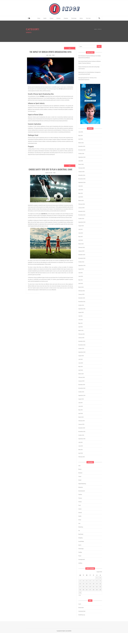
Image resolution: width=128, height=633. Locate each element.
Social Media (81, 541)
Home (38, 18)
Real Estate (80, 534)
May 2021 (80, 323)
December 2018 (81, 428)
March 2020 (81, 373)
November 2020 (81, 344)
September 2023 (81, 222)
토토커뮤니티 (44, 213)
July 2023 (80, 229)
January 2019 (81, 424)
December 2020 (81, 341)
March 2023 (81, 243)
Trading (80, 552)
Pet (79, 530)
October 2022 (81, 261)
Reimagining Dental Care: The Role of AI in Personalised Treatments (87, 78)
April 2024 (80, 196)
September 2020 (81, 352)
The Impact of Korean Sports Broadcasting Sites (50, 51)
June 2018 (80, 446)
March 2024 (81, 200)
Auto (79, 465)
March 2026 (81, 142)
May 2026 (80, 135)
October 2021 (81, 305)
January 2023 (81, 251)
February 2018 (81, 456)
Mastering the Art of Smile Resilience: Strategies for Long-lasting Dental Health (89, 73)
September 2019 (81, 395)
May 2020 (80, 366)
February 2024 (81, 204)
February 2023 (81, 247)
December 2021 (81, 298)
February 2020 (81, 377)
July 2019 (80, 402)
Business (58, 18)
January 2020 (81, 381)
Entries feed (81, 607)
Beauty (79, 469)
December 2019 (81, 384)
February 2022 (81, 290)
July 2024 (80, 186)
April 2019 (80, 413)
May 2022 (80, 280)
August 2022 (81, 269)
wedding (80, 563)
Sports (70, 48)
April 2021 (80, 326)
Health (44, 18)
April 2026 (80, 139)
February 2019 (81, 420)
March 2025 (81, 164)
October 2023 (81, 218)
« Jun (79, 595)
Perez (53, 55)
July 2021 (80, 316)
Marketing (80, 527)
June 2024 (80, 189)
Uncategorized (81, 559)
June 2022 (80, 276)
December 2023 (81, 211)
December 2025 (81, 146)
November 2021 (81, 301)
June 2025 (80, 160)
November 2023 (81, 215)
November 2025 (81, 150)
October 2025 (81, 153)
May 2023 (80, 236)
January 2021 (81, 337)
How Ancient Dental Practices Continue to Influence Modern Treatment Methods (89, 62)
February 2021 (81, 334)
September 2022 (81, 265)
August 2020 (81, 355)
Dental (79, 480)
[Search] (99, 18)
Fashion (80, 494)
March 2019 (80, 417)
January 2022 (81, 294)
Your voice (88, 18)
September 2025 (81, 157)
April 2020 (80, 370)
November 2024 (81, 178)
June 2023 (80, 233)
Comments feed (81, 611)
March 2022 (81, 287)
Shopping (66, 18)
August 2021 (81, 312)
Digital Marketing (82, 483)
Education (80, 487)
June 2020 (80, 363)
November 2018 (81, 431)
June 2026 (80, 131)
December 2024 (81, 175)
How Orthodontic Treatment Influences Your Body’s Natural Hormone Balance (89, 56)
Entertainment (81, 490)
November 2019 (81, 388)
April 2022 (80, 283)
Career (79, 476)
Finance (51, 18)
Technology (73, 18)
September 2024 (81, 182)
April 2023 (80, 240)
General (80, 512)
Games (81, 18)
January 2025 (81, 171)
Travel (79, 555)
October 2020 (81, 348)
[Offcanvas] (28, 18)
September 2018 (81, 438)
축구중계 (42, 96)
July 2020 (80, 359)
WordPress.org (81, 614)
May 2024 (80, 193)
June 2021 (80, 319)
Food (79, 505)
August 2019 (81, 399)
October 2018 (81, 435)
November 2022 (81, 258)
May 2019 (80, 409)
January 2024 (81, 207)
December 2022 (81, 254)
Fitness (80, 501)
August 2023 (81, 225)
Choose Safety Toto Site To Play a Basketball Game (50, 169)
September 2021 (81, 308)
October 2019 (81, 391)
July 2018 (80, 442)
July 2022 (80, 272)
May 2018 (80, 449)
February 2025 (81, 168)
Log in (79, 604)
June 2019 (80, 406)
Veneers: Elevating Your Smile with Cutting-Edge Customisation (88, 67)
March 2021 (80, 330)
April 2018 (80, 453)
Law (79, 523)
